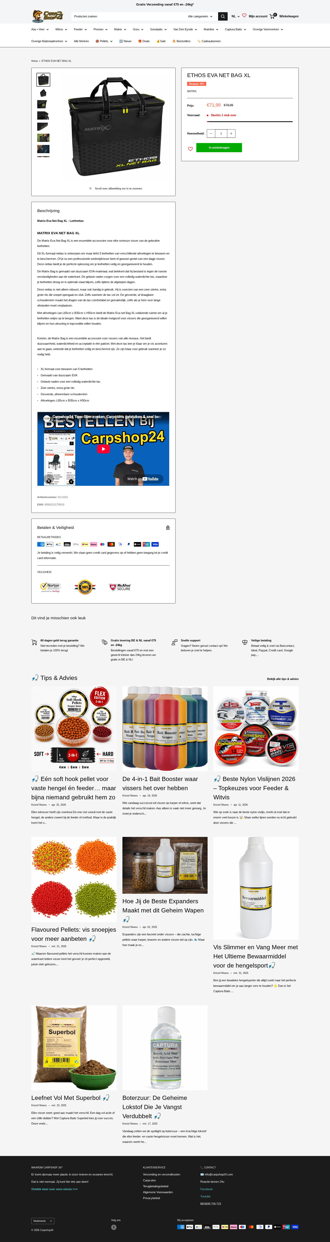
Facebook (206, 1189)
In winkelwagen (219, 147)
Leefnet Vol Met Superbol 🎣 (70, 1097)
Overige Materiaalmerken (47, 41)
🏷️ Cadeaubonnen (209, 41)
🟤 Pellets (101, 41)
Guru (136, 29)
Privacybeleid (151, 1198)
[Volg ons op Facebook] (113, 1227)
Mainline (209, 29)
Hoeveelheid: (196, 133)
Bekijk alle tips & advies (283, 679)
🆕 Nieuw (125, 41)
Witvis (59, 29)
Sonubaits (156, 29)
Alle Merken (81, 41)
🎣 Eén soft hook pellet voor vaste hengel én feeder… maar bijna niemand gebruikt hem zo (73, 788)
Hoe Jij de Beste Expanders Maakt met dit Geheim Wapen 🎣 (163, 910)
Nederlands (39, 1220)
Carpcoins (149, 1180)
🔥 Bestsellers (181, 41)
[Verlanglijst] (244, 16)
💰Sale (161, 41)
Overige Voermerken (266, 29)
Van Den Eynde (183, 29)
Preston (98, 29)
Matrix (118, 29)
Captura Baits (233, 29)
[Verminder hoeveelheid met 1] (211, 134)
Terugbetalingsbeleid (155, 1186)
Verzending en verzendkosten (161, 1174)
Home (34, 61)
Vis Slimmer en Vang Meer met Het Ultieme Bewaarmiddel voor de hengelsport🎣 (255, 956)
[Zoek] (223, 16)
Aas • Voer (37, 29)
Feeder (78, 29)
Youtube (205, 1196)
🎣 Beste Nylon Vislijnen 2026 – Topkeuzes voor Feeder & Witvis (254, 788)
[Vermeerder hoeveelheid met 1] (231, 134)
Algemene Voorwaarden (158, 1192)
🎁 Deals (144, 41)
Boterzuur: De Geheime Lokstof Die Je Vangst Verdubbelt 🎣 (154, 1107)
